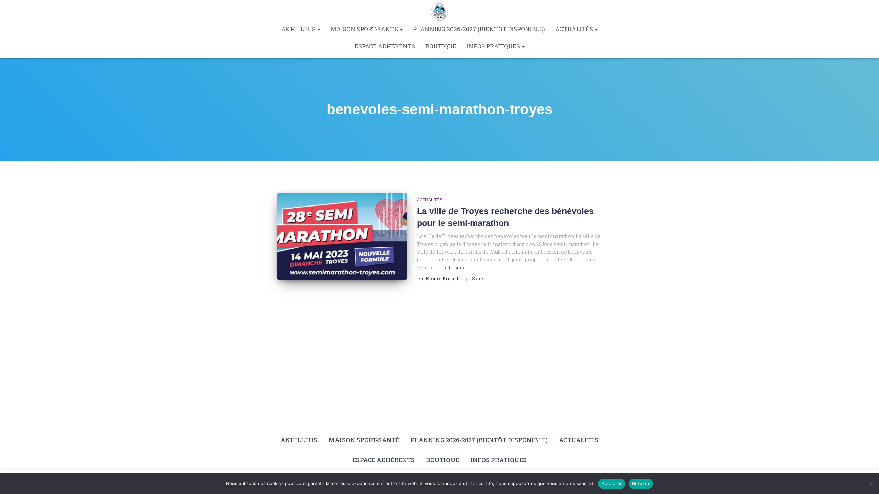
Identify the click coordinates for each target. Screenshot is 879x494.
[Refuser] (870, 483)
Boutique (440, 46)
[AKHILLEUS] (439, 12)
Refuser (641, 483)
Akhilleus (299, 29)
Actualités (574, 29)
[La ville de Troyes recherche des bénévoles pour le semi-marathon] (342, 236)
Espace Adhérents (385, 46)
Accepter (612, 483)
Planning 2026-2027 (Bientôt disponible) (479, 29)
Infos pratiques (494, 46)
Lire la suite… (453, 267)
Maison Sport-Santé (365, 29)
